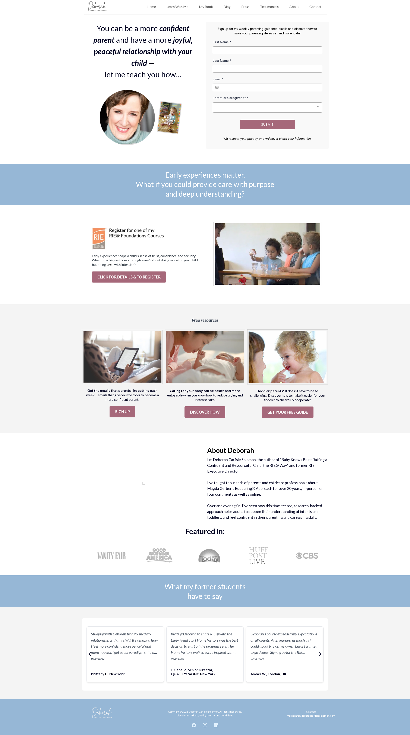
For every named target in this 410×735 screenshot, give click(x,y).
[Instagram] (205, 725)
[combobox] (267, 107)
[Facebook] (193, 725)
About (294, 6)
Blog (227, 6)
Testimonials (269, 6)
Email (218, 79)
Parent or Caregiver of (230, 98)
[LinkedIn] (216, 725)
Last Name (222, 60)
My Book (206, 6)
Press (245, 6)
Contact (315, 6)
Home (151, 6)
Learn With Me (177, 6)
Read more (98, 659)
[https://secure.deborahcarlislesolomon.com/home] (97, 6)
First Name (222, 42)
